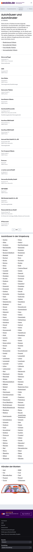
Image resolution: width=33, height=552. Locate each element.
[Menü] (31, 3)
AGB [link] (2, 523)
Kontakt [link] (3, 525)
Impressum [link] (4, 520)
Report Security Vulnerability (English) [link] (10, 534)
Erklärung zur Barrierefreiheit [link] (8, 532)
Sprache (3, 540)
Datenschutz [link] (4, 527)
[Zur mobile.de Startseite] (14, 3)
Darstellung (4, 545)
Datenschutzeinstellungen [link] (8, 529)
